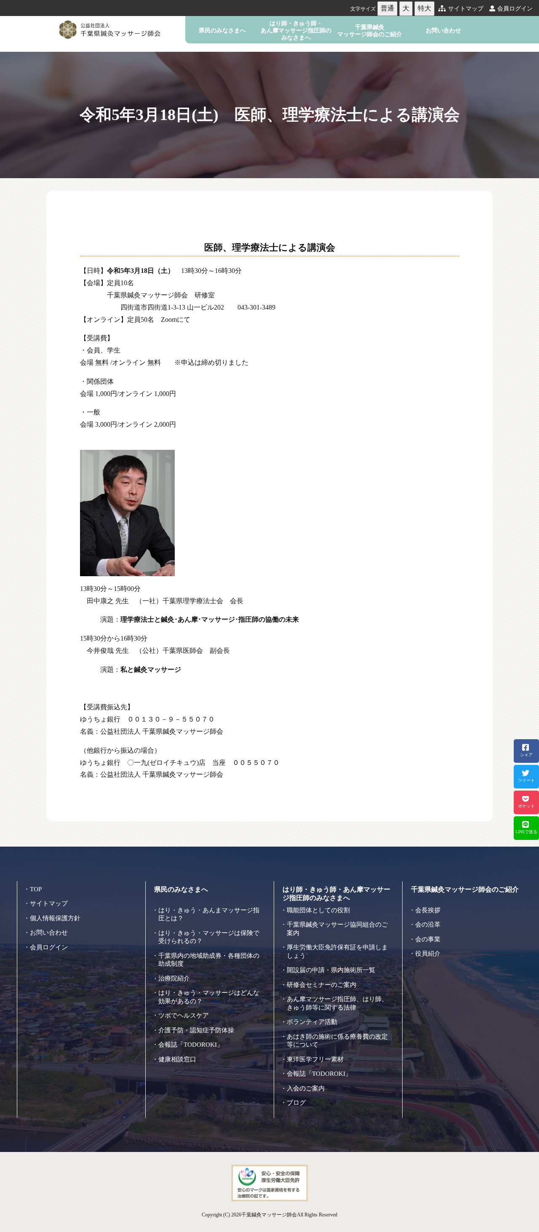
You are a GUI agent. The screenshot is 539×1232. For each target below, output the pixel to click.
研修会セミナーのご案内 (321, 984)
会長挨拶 (427, 910)
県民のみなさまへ (222, 30)
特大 (424, 8)
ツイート (526, 780)
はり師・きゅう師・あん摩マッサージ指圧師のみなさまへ (296, 30)
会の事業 (427, 939)
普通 (387, 8)
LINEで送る (526, 831)
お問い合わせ (443, 30)
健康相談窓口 (177, 1059)
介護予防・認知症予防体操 (196, 1030)
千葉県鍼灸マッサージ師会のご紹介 (369, 30)
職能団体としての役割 (318, 910)
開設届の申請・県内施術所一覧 (331, 970)
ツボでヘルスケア (183, 1015)
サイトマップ (465, 8)
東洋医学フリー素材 (315, 1059)
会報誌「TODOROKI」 (190, 1044)
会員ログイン (515, 8)
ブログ (296, 1102)
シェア (526, 754)
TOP (36, 889)
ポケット (526, 806)
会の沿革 (427, 924)
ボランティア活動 (312, 1021)
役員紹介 (427, 953)
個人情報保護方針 (55, 918)
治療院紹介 (174, 978)
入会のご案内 (306, 1088)
